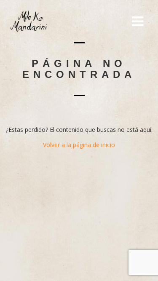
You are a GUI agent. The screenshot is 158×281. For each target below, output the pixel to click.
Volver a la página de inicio (79, 145)
